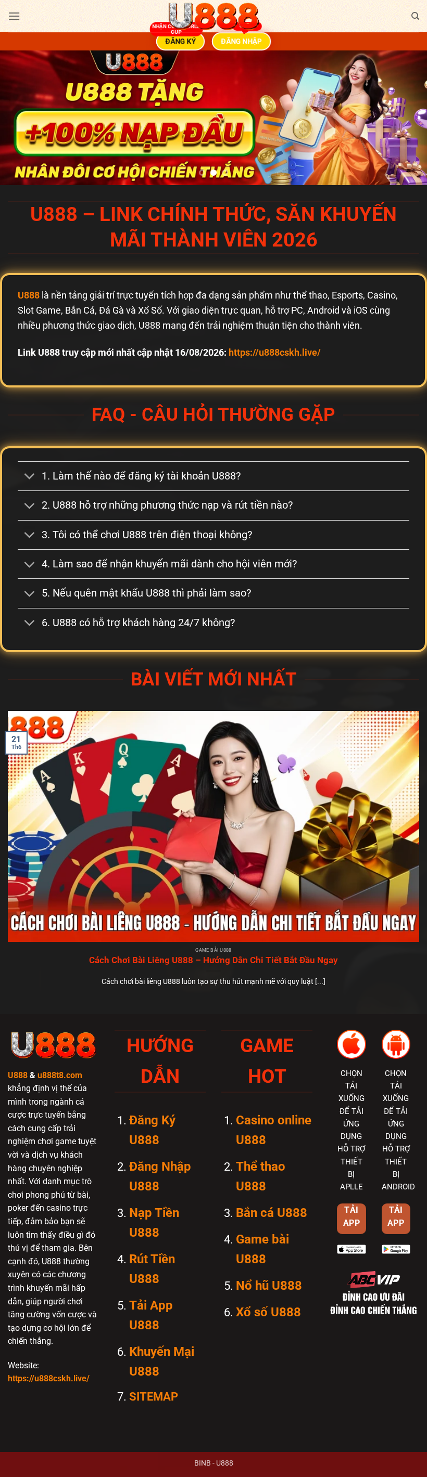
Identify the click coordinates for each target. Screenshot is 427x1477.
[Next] (405, 118)
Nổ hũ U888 (269, 1285)
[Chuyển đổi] (29, 477)
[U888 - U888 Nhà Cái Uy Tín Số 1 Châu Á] (213, 16)
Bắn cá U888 (271, 1213)
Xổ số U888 (268, 1312)
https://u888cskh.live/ (275, 352)
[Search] (415, 16)
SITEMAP (153, 1396)
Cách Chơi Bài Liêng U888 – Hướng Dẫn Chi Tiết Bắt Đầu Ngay (213, 960)
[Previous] (21, 118)
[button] (14, 16)
